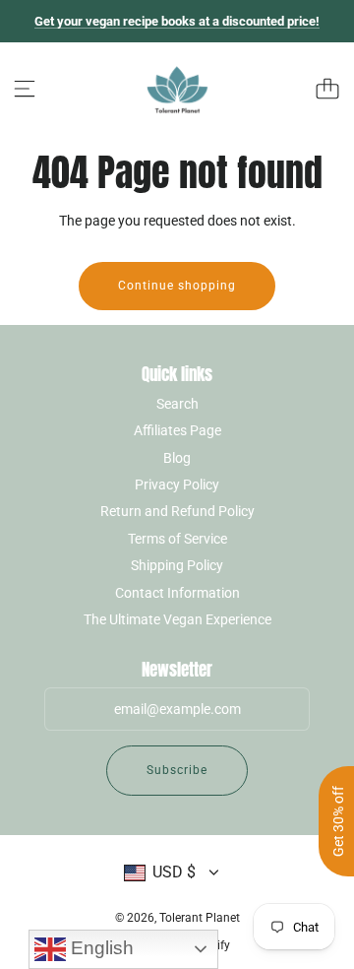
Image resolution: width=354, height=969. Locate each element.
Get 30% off (338, 821)
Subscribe (177, 770)
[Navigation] (24, 88)
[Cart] (327, 88)
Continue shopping (177, 285)
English (100, 947)
